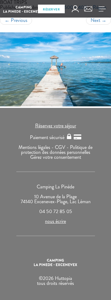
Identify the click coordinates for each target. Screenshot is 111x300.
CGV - (62, 147)
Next (98, 20)
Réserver (51, 9)
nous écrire (55, 221)
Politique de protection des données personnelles (57, 150)
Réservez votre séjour (55, 125)
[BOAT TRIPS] (55, 69)
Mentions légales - (36, 147)
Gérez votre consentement (55, 157)
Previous (16, 20)
